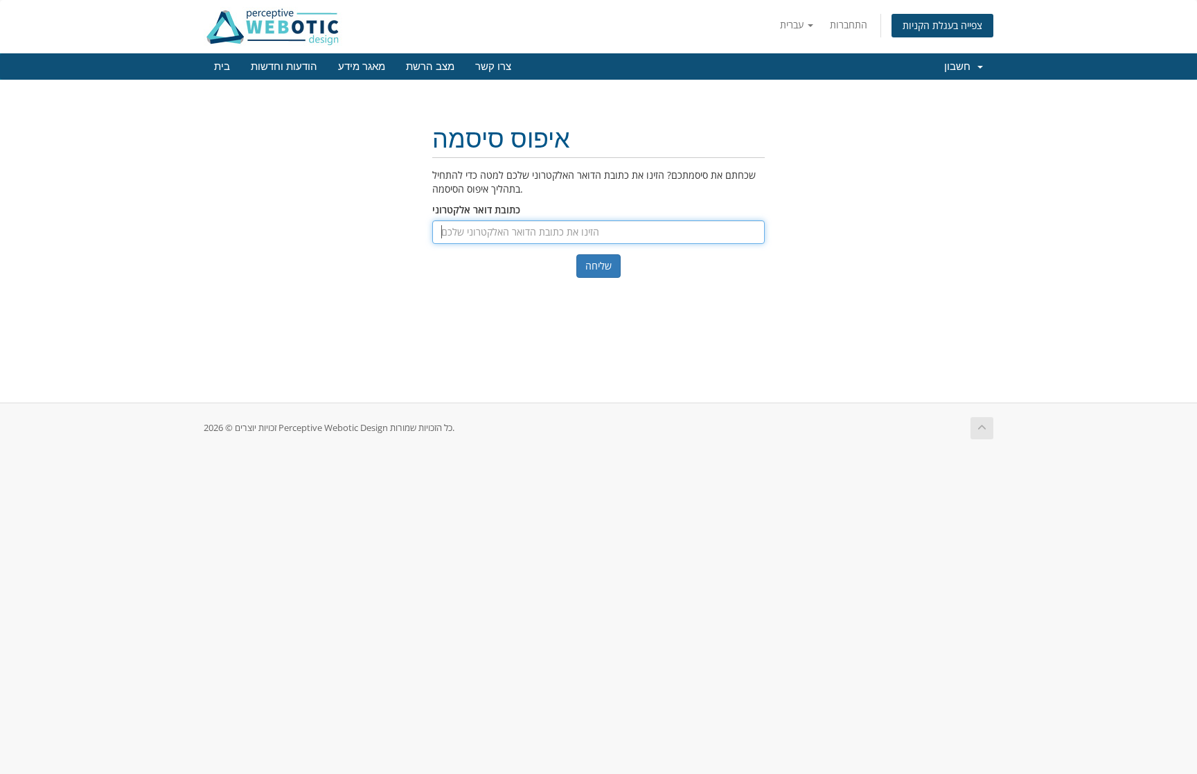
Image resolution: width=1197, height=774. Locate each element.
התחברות (848, 24)
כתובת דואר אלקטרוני (476, 209)
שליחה (598, 265)
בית (222, 66)
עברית (793, 24)
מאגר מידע (361, 66)
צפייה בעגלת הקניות (942, 25)
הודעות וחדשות (284, 66)
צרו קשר (493, 66)
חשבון (960, 66)
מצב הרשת (430, 66)
